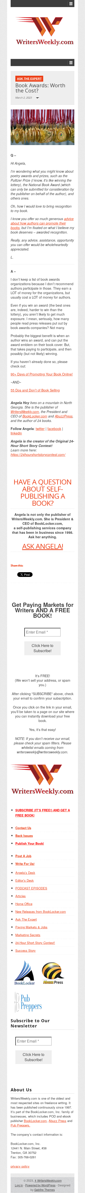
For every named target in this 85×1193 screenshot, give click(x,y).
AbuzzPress (63, 416)
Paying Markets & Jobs (31, 927)
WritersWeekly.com (25, 411)
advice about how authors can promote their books (42, 223)
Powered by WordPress (40, 1185)
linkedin (16, 433)
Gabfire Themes (44, 1190)
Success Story (25, 950)
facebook (54, 428)
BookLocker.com (34, 416)
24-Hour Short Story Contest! (35, 942)
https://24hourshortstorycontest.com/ (38, 454)
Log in (19, 1185)
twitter (40, 428)
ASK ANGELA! (42, 546)
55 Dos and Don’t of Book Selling (35, 390)
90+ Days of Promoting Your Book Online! (42, 374)
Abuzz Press (57, 1120)
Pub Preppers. (20, 1125)
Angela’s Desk (25, 872)
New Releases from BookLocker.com (40, 911)
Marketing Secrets (27, 935)
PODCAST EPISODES (31, 888)
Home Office (23, 903)
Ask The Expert (29, 78)
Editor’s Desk (24, 880)
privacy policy (20, 1166)
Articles (20, 896)
